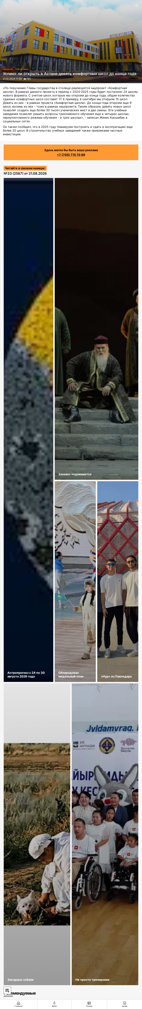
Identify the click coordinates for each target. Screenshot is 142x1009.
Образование (21, 69)
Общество (8, 69)
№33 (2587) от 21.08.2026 (25, 173)
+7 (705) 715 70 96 (71, 155)
